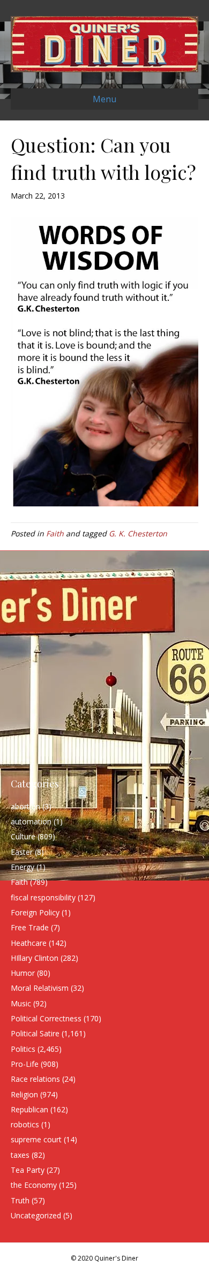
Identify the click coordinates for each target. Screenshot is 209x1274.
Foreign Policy (35, 912)
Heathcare (29, 943)
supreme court (36, 1139)
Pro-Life (25, 1064)
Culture (23, 836)
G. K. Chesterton (138, 533)
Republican (29, 1109)
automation (31, 821)
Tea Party (27, 1170)
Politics (23, 1049)
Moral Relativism (40, 988)
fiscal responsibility (43, 897)
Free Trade (30, 927)
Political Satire (35, 1033)
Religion (24, 1094)
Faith (55, 533)
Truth (20, 1200)
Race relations (35, 1079)
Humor (23, 973)
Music (21, 1003)
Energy (22, 867)
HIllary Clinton (34, 958)
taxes (20, 1155)
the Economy (34, 1185)
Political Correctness (46, 1018)
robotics (25, 1124)
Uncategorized (36, 1215)
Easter (22, 852)
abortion (25, 806)
